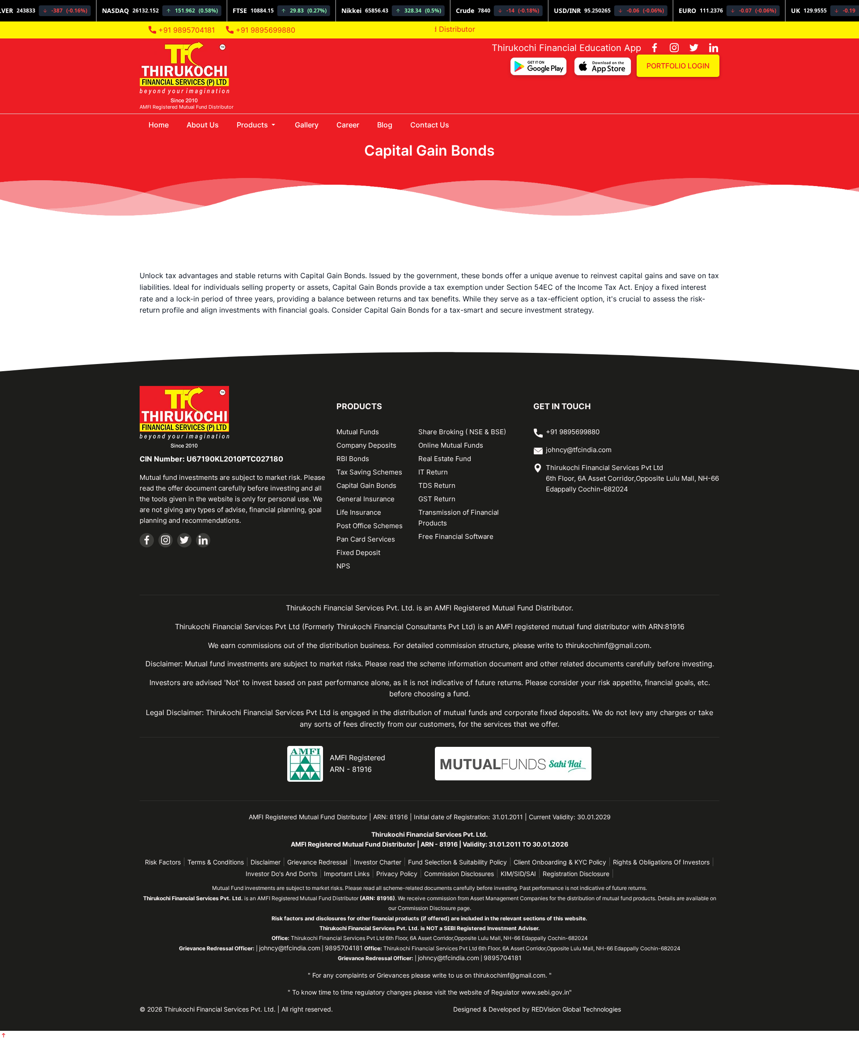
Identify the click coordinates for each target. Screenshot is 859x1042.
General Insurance (365, 499)
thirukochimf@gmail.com (509, 975)
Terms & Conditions (215, 862)
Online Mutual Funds (450, 445)
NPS (343, 566)
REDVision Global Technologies (576, 1009)
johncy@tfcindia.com (579, 449)
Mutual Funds (357, 432)
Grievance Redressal (317, 862)
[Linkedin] (709, 48)
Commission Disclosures (459, 873)
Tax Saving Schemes (369, 472)
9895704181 (344, 948)
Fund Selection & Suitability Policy (457, 862)
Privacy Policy (396, 873)
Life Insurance (358, 512)
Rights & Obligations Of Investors (661, 862)
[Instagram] (670, 48)
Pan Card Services (365, 539)
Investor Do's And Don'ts (281, 873)
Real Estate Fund (444, 458)
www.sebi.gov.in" (546, 992)
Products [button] (253, 124)
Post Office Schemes (369, 525)
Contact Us (429, 124)
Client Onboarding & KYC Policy (560, 862)
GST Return (436, 499)
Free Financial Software (455, 536)
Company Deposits (366, 445)
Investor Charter (377, 862)
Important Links (347, 873)
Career (347, 124)
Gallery (307, 124)
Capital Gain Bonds (366, 485)
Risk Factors (163, 862)
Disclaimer (266, 862)
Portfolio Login (678, 65)
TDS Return (436, 485)
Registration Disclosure (576, 873)
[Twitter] (689, 48)
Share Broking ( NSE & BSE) (462, 432)
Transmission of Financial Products (458, 517)
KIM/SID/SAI (518, 873)
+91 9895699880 (264, 29)
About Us (203, 124)
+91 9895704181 (185, 29)
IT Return (433, 472)
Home (163, 124)
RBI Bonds (352, 458)
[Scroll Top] (3, 1036)
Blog (384, 124)
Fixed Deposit (358, 552)
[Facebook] (650, 48)
